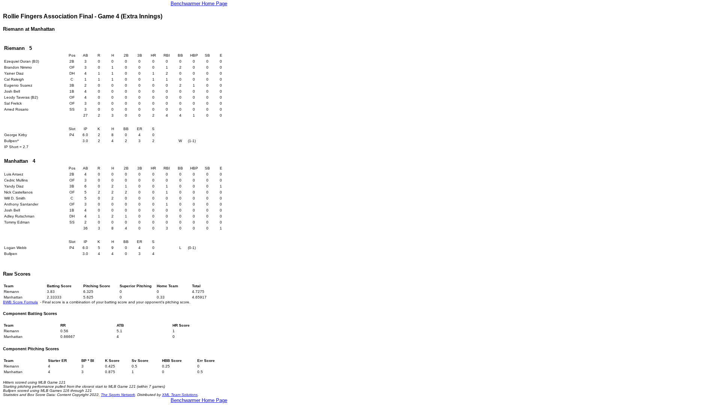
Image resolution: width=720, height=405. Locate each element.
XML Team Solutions (180, 395)
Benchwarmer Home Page (199, 3)
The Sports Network (118, 395)
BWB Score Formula (20, 302)
